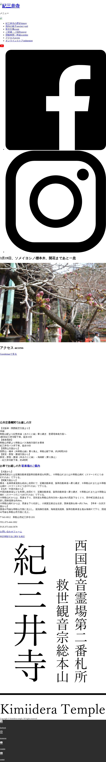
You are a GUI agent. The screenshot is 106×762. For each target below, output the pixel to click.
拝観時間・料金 (17, 35)
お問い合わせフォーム (11, 531)
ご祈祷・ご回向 (16, 32)
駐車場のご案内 (31, 465)
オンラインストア (19, 41)
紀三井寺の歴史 (16, 23)
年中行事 (12, 29)
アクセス (13, 38)
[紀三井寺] (10, 5)
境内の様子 (17, 26)
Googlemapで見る (8, 354)
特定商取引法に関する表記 (12, 536)
